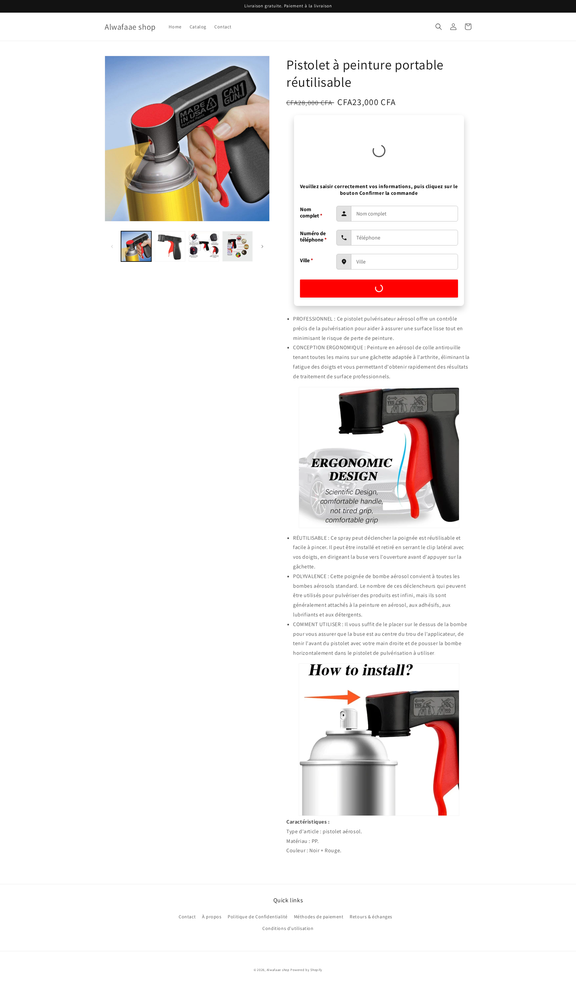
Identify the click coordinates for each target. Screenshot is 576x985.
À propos (212, 917)
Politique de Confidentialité (258, 917)
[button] (438, 26)
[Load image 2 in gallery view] (170, 246)
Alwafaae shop (278, 970)
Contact (187, 917)
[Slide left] (112, 246)
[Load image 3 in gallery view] (204, 246)
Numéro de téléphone (313, 236)
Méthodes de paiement (319, 917)
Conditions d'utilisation (287, 928)
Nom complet (311, 212)
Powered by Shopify (306, 970)
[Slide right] (262, 246)
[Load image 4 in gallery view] (237, 246)
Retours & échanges (371, 917)
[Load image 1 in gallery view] (136, 246)
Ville (306, 260)
